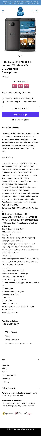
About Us (5, 365)
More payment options (20, 120)
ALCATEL (5, 382)
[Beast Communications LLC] (20, 11)
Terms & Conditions (9, 375)
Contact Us (6, 379)
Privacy (4, 368)
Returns (5, 372)
